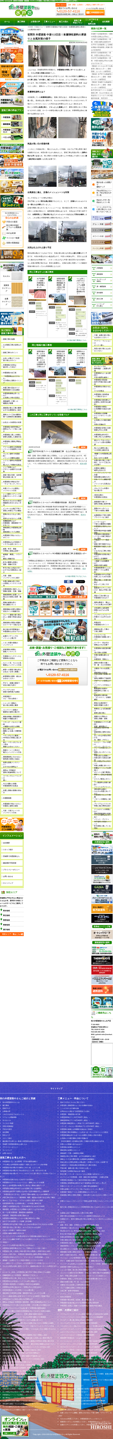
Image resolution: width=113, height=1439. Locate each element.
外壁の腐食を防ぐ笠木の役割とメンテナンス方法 (12, 583)
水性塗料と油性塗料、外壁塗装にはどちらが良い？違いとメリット (83, 1398)
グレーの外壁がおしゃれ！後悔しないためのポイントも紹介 (23, 1386)
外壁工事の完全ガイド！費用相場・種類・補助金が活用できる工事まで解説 (29, 1197)
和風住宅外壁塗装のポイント (101, 624)
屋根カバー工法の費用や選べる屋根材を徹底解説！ (78, 1159)
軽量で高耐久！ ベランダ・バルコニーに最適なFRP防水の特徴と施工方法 (28, 1341)
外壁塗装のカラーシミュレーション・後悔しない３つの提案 (23, 1182)
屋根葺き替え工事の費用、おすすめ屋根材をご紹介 (78, 1156)
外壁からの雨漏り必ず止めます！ (71, 1144)
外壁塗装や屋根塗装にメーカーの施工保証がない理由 (102, 536)
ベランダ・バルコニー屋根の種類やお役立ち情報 (12, 724)
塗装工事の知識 (9, 339)
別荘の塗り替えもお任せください (102, 350)
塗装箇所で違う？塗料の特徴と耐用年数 (102, 503)
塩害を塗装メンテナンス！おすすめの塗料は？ (11, 764)
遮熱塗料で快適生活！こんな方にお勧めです (75, 1338)
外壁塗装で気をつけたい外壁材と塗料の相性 (12, 805)
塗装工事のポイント (10, 352)
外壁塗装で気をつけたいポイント (12, 536)
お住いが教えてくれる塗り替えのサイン (11, 359)
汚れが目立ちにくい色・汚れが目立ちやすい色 (103, 193)
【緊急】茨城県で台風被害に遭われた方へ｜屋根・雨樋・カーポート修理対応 (102, 84)
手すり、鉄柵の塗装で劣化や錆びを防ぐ (11, 684)
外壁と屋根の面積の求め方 (12, 791)
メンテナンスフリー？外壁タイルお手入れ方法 (102, 617)
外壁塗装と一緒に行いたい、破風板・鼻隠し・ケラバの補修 (81, 1228)
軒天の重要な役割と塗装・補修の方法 (10, 563)
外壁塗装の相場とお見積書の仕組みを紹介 (102, 409)
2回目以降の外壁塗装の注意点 (100, 496)
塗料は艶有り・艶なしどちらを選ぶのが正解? (103, 603)
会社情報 (6, 1132)
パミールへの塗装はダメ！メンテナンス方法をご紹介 (102, 684)
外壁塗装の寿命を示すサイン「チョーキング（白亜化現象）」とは (26, 1257)
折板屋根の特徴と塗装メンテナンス (9, 650)
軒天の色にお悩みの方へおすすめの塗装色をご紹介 (12, 570)
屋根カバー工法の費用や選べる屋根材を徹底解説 (12, 416)
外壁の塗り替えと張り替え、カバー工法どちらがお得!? (22, 1227)
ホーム (7, 22)
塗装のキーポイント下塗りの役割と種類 (101, 509)
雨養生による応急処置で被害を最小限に (102, 711)
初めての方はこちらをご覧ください (72, 1102)
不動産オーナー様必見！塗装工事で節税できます (102, 543)
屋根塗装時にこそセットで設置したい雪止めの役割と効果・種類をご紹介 (85, 1246)
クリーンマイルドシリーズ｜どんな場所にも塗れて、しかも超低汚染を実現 (86, 1356)
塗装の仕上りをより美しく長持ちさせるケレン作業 (12, 516)
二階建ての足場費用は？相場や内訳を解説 (101, 563)
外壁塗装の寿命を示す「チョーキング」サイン (12, 483)
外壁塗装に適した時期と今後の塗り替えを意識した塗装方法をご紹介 (26, 1251)
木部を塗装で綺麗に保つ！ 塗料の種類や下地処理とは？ (22, 1356)
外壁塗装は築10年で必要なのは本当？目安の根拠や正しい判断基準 (26, 1191)
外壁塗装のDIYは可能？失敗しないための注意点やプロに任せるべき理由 (28, 1224)
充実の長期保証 (8, 1126)
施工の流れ (63, 22)
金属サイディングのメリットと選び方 (10, 637)
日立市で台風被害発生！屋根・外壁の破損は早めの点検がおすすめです (102, 60)
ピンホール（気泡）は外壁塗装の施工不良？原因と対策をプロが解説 (26, 1272)
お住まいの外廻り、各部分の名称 (14, 1230)
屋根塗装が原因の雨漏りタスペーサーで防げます (12, 624)
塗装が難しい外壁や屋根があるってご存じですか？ (102, 583)
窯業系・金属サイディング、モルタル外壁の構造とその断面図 (24, 1317)
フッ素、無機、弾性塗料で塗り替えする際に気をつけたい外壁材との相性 (28, 1323)
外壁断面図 (7, 798)
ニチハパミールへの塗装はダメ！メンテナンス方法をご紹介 (23, 1359)
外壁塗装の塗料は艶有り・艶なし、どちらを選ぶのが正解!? (81, 1395)
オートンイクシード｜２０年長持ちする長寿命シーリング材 (81, 1359)
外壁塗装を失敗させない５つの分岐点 (102, 389)
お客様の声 (35, 22)
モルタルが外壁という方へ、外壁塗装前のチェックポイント (81, 1419)
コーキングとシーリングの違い (12, 778)
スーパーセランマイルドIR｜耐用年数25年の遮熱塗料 (79, 1323)
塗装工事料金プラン (77, 21)
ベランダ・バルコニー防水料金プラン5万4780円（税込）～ (81, 1126)
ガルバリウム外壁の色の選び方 (101, 489)
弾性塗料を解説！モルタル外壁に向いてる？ (102, 791)
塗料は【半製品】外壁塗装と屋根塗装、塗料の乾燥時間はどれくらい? (27, 1302)
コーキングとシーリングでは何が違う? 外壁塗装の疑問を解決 (24, 1308)
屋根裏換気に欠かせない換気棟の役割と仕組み (12, 758)
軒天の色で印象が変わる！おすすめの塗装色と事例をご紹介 (81, 1234)
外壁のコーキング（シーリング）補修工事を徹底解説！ (79, 1186)
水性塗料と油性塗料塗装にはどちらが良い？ (101, 610)
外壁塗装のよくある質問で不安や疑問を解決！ (102, 375)
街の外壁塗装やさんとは (11, 1102)
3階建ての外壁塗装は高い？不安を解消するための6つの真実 (23, 1206)
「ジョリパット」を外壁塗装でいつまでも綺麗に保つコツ (23, 1320)
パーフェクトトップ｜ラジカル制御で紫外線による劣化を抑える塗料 (84, 1314)
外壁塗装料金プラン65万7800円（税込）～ (75, 1117)
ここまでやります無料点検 (91, 21)
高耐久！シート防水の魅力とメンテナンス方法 (12, 751)
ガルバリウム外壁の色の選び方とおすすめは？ (19, 1245)
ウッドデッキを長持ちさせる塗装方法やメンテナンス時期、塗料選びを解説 (86, 1264)
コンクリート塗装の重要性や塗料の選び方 (11, 711)
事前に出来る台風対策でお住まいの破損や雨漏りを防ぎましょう (25, 1365)
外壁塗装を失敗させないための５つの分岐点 (18, 1179)
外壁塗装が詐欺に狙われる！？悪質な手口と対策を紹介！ (23, 1287)
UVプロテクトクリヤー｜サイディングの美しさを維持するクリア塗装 (84, 1347)
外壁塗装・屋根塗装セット (12, 131)
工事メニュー (49, 22)
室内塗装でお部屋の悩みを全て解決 (72, 1171)
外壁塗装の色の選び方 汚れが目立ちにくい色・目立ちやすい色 (24, 1170)
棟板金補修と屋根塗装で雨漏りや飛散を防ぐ (12, 718)
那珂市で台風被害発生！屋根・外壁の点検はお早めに (101, 54)
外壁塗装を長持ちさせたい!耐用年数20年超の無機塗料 (102, 529)
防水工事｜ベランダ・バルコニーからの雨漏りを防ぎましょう (82, 1174)
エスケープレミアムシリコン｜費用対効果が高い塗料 (78, 1332)
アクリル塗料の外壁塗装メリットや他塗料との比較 (12, 449)
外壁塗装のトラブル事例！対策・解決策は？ (102, 724)
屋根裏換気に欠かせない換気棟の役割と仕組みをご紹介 (22, 1350)
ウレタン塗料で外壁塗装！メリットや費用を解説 (11, 456)
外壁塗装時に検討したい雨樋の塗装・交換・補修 (12, 590)
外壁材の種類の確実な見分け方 (100, 469)
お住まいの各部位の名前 (12, 422)
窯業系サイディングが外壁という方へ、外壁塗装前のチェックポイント (85, 1422)
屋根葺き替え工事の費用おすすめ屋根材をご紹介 (12, 409)
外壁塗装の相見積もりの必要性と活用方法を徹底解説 (21, 1284)
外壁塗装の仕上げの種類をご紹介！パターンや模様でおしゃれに (25, 1410)
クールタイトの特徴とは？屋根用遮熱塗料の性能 (102, 811)
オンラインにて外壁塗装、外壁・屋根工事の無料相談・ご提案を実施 (84, 1177)
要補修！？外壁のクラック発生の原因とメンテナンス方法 (23, 1260)
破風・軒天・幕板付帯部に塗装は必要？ (11, 550)
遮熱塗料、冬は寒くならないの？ (71, 1386)
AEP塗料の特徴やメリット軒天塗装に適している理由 (102, 825)
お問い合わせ (8, 876)
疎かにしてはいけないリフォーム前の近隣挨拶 (102, 442)
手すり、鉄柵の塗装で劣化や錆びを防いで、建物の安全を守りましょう (85, 1261)
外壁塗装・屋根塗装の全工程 (70, 1114)
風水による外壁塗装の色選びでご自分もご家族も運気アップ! (24, 1185)
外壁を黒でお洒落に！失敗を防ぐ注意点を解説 (102, 758)
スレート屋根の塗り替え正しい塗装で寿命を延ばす (12, 617)
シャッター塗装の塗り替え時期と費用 (10, 704)
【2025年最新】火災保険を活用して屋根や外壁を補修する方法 (82, 1141)
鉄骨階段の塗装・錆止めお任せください (12, 677)
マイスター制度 (8, 1123)
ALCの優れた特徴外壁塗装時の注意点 (10, 785)
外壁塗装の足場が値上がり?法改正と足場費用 (102, 556)
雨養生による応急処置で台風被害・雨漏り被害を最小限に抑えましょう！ (28, 1368)
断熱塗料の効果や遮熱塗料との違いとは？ (101, 690)
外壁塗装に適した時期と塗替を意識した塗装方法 (12, 436)
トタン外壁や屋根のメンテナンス (10, 644)
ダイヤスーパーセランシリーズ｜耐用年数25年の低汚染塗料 (81, 1329)
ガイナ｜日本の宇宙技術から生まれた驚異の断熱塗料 (78, 1353)
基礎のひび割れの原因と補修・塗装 (100, 717)
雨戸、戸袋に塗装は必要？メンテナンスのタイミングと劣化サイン (83, 1276)
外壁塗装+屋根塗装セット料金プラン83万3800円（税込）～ (81, 1123)
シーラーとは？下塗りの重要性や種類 (102, 523)
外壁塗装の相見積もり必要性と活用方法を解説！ (102, 402)
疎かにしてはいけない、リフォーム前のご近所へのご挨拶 (23, 1200)
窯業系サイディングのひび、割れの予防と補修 (102, 590)
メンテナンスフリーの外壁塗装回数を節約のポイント (102, 476)
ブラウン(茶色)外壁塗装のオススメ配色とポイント (103, 778)
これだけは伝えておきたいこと (13, 1114)
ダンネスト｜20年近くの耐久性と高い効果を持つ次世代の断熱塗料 (83, 1350)
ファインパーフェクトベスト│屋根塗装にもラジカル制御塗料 (81, 1317)
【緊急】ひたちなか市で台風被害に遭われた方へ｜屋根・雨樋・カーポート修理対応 (102, 68)
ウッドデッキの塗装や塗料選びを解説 (11, 691)
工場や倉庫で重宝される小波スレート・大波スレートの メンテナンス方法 (28, 1326)
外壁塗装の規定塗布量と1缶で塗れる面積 (102, 650)
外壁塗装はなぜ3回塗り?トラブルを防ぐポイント (12, 543)
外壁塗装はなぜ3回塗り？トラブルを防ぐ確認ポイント (21, 1281)
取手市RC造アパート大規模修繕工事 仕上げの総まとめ (57, 451)
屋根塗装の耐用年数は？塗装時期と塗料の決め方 (102, 731)
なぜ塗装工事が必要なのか (12, 346)
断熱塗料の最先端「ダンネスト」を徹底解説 (102, 697)
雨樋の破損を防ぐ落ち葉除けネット (9, 604)
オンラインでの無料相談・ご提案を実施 (102, 368)
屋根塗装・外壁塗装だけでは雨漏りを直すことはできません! (24, 1209)
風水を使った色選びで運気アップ (103, 184)
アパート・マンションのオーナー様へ (102, 343)
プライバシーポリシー (11, 870)
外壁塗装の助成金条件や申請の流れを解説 (102, 382)
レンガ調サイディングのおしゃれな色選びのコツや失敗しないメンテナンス (29, 1263)
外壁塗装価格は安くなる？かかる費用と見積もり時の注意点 (81, 1135)
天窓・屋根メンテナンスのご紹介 (11, 577)
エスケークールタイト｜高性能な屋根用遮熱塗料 (77, 1335)
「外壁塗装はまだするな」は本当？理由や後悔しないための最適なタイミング (30, 1194)
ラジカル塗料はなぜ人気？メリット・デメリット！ (102, 818)
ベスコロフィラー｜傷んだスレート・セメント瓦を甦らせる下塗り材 (84, 1326)
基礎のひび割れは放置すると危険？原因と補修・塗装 (21, 1371)
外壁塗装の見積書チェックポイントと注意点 (102, 415)
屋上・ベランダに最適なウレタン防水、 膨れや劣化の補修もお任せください (29, 1344)
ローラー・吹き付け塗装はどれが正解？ (101, 644)
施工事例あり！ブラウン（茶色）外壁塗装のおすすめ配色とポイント (26, 1398)
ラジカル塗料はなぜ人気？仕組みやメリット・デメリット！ (23, 1407)
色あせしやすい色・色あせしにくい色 (103, 201)
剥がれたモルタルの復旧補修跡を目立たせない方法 (12, 503)
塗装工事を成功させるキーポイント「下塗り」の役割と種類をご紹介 (84, 1410)
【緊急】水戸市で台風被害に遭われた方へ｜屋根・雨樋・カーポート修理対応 (102, 76)
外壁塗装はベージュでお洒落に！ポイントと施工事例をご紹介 (24, 1395)
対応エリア (6, 1135)
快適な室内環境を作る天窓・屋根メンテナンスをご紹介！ (80, 1237)
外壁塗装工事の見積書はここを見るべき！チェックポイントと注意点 (84, 1132)
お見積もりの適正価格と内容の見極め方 (102, 422)
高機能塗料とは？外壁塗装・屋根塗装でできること (12, 523)
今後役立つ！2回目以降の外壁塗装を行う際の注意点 (78, 1165)
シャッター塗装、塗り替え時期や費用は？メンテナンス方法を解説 (83, 1270)
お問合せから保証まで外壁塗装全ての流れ (75, 1111)
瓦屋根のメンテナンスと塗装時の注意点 (12, 657)
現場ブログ (39, 27)
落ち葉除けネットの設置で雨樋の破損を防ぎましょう (78, 1249)
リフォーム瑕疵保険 (9, 1117)
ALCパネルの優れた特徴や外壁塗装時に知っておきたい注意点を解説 (26, 1311)
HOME (30, 27)
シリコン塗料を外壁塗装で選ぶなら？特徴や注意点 (12, 462)
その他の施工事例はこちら (77, 340)
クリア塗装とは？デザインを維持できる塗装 (12, 469)
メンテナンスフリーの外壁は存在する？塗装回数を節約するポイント (26, 1236)
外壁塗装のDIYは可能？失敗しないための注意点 (103, 576)
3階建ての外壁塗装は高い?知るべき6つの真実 (103, 456)
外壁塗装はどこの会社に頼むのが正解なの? (18, 1299)
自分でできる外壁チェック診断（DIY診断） (18, 1221)
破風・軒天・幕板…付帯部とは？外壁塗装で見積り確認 (79, 1225)
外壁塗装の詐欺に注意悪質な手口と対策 (102, 429)
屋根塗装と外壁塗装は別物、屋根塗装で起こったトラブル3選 (24, 1293)
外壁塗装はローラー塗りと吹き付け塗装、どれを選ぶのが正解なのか (26, 1305)
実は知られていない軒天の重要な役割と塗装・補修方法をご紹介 (82, 1231)
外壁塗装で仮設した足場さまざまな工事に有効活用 (102, 550)
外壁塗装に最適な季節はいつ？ (12, 442)
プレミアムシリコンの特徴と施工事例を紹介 (102, 805)
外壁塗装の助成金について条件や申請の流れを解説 (78, 1180)
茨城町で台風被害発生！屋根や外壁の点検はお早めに (102, 35)
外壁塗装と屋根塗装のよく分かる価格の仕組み (76, 1105)
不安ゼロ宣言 (7, 1129)
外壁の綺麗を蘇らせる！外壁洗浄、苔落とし (101, 657)
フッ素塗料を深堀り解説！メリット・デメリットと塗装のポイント (26, 1401)
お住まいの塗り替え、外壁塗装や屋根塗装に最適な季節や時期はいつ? (27, 1254)
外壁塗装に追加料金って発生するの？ (101, 395)
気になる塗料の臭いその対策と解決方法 (101, 449)
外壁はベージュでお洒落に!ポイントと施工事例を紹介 (102, 771)
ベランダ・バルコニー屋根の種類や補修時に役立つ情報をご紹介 (25, 1335)
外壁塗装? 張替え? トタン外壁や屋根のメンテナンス (78, 1192)
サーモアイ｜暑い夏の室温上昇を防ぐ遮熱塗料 (76, 1320)
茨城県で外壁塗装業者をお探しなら (15, 1144)
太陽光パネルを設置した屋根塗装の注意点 (102, 670)
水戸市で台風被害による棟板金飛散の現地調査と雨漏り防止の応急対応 (102, 47)
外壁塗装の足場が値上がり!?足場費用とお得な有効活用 (79, 1303)
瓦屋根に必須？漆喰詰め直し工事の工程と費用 (76, 1213)
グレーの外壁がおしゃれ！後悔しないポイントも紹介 (102, 751)
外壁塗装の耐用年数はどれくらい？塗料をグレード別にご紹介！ (25, 1248)
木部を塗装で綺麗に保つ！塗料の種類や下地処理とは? (102, 677)
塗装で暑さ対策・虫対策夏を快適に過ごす (12, 476)
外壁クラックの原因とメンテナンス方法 (11, 489)
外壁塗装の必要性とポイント (70, 1147)
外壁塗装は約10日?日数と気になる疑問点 (102, 436)
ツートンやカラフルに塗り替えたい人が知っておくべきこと (103, 209)
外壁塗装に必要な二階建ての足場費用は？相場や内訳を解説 (81, 1306)
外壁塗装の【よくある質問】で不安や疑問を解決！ (20, 1161)
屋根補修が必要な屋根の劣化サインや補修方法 (12, 610)
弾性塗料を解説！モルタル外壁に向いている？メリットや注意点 (25, 1404)
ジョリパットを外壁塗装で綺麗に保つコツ (102, 637)
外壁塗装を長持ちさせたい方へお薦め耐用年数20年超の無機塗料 (82, 1401)
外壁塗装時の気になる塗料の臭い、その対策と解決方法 (22, 1203)
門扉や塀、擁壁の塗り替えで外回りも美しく (75, 1168)
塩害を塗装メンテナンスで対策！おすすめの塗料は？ (21, 1353)
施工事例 (21, 22)
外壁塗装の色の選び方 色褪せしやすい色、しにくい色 (21, 1167)
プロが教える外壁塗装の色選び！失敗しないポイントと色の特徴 (25, 1164)
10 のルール (7, 1120)
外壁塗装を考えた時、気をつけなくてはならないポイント (23, 1278)
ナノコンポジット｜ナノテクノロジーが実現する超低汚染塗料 (82, 1341)
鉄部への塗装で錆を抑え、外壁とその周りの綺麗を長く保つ (81, 1255)
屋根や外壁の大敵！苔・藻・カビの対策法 (102, 664)
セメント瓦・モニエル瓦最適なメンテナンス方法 (12, 664)
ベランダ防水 (12, 137)
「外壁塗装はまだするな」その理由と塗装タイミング (12, 379)
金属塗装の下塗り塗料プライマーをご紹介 (102, 516)
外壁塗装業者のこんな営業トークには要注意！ (102, 570)
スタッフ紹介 (8, 849)
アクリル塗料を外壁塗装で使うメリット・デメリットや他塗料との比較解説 (86, 1365)
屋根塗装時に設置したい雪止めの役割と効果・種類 (12, 597)
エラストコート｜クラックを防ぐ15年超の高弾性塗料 (79, 1344)
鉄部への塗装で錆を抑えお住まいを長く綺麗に (12, 671)
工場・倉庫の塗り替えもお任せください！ (102, 336)
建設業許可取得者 (9, 863)
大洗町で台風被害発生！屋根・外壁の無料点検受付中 (101, 40)
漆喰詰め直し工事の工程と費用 (101, 630)
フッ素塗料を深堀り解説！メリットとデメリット (102, 784)
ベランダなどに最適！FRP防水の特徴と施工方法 (12, 738)
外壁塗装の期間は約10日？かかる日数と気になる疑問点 (22, 1188)
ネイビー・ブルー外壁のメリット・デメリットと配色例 (22, 1383)
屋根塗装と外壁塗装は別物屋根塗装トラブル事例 (12, 530)
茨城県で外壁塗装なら (11, 856)
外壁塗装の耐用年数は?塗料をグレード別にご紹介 (12, 429)
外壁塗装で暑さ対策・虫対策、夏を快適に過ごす (77, 1300)
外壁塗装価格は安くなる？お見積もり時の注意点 (11, 395)
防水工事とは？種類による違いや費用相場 (12, 731)
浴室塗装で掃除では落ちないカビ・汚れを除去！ (77, 1267)
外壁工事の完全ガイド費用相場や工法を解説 (11, 389)
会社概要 (106, 22)
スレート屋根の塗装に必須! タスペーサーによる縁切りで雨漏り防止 (26, 1296)
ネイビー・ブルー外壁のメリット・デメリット (102, 744)
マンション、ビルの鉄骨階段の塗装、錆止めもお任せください (82, 1258)
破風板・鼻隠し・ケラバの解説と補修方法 (12, 556)
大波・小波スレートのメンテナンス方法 (11, 812)
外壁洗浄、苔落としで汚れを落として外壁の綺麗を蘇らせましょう (83, 1279)
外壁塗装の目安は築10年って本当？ (9, 366)
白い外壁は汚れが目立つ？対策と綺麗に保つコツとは (102, 764)
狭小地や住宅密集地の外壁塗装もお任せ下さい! (12, 630)
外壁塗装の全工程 (9, 373)
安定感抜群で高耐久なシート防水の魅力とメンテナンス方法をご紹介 (26, 1347)
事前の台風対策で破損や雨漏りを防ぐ (101, 704)
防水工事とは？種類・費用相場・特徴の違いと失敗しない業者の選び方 (27, 1338)
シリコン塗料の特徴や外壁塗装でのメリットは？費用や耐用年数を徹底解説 (86, 1362)
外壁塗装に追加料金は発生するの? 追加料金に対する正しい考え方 (83, 1183)
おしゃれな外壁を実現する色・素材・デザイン (102, 737)
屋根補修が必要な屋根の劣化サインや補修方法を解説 (78, 1252)
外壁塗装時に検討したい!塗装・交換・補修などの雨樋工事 (80, 1243)
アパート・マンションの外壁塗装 (71, 1294)
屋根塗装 (12, 124)
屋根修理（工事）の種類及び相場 (10, 402)
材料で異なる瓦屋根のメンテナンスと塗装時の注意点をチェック (82, 1216)
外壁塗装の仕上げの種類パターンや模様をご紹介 (102, 798)
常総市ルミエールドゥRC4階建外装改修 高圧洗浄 (54, 502)
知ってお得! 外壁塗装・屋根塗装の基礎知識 (18, 1212)
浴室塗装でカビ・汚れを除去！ (10, 697)
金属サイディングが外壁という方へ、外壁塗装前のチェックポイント (84, 1425)
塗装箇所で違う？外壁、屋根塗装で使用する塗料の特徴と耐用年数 (83, 1389)
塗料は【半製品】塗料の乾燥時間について (12, 771)
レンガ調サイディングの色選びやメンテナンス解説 (12, 496)
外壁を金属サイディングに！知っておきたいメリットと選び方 (82, 1189)
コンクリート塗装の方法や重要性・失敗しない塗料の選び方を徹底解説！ (85, 1273)
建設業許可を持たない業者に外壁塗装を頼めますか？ (21, 1141)
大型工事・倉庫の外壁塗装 (69, 1291)
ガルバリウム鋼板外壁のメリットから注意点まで (102, 482)
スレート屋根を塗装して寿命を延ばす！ (74, 1288)
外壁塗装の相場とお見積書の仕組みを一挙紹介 (76, 1129)
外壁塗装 (12, 117)
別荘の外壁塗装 (65, 1297)
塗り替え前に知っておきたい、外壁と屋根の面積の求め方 (23, 1314)
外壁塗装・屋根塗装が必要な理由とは (16, 1215)
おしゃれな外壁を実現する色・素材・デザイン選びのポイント (24, 1380)
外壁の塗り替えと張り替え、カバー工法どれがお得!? (102, 462)
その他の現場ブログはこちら (76, 576)
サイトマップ (8, 883)
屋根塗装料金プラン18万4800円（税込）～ (75, 1120)
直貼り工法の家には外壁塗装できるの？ (101, 597)
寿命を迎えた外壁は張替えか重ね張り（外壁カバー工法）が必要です (84, 1162)
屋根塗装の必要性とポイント (70, 1150)
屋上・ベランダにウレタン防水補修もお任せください (12, 744)
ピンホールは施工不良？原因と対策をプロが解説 (12, 510)
